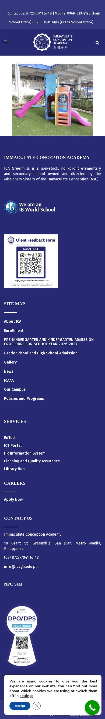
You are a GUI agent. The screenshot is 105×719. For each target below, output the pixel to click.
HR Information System (25, 453)
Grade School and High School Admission (41, 353)
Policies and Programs (24, 399)
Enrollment (13, 331)
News (8, 371)
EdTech (10, 437)
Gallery (10, 362)
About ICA (12, 321)
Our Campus (15, 389)
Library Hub (14, 469)
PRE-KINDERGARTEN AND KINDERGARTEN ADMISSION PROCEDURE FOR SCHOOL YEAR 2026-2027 (49, 342)
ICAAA (9, 381)
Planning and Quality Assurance (32, 461)
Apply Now (13, 499)
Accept (20, 706)
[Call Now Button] (92, 707)
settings (26, 695)
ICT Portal (13, 445)
